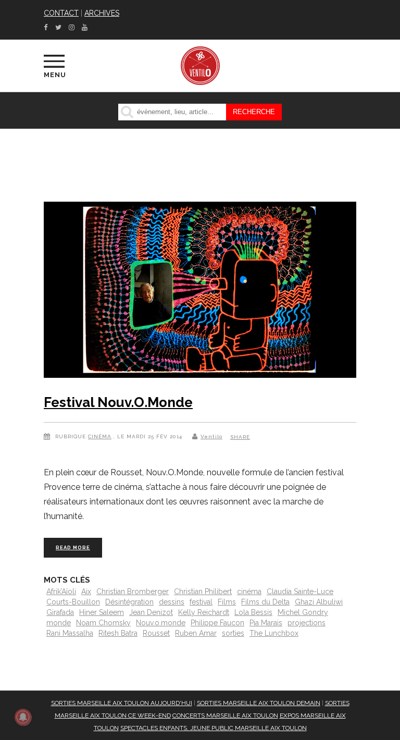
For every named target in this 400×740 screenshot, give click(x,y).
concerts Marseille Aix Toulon (225, 715)
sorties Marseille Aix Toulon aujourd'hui (121, 703)
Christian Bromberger (132, 591)
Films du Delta (265, 602)
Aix (86, 591)
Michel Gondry (303, 612)
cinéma (249, 591)
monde (58, 623)
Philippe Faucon (217, 623)
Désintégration (129, 602)
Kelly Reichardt (203, 612)
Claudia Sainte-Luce (300, 591)
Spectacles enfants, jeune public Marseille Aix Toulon (213, 728)
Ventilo (211, 436)
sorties (233, 633)
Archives (101, 13)
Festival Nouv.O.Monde (118, 402)
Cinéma (99, 436)
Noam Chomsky (103, 623)
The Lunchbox (273, 633)
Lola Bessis (253, 612)
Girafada (60, 612)
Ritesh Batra (118, 633)
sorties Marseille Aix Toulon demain (258, 703)
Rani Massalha (69, 633)
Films (227, 602)
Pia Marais (265, 623)
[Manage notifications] (23, 717)
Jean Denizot (151, 612)
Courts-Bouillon (73, 602)
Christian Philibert (203, 591)
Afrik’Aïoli (61, 591)
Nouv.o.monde (160, 623)
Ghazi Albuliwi (319, 602)
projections (307, 623)
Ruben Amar (196, 633)
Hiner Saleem (101, 612)
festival (201, 602)
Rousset (156, 633)
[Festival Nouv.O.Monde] (200, 292)
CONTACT (61, 13)
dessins (171, 602)
